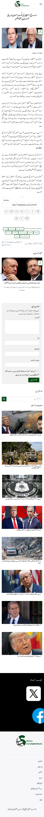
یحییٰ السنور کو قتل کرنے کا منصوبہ (33, 243)
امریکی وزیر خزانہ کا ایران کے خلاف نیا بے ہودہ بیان (27, 625)
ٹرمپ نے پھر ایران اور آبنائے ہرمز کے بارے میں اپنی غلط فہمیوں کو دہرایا (24, 594)
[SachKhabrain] (22, 4)
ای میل (36, 349)
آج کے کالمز (39, 783)
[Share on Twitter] (22, 211)
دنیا (22, 12)
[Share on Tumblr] (21, 218)
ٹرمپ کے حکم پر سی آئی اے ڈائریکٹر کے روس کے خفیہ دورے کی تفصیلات (23, 499)
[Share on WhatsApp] (38, 211)
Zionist (30, 233)
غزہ (17, 236)
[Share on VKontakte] (6, 211)
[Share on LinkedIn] (27, 218)
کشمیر (40, 772)
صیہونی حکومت (25, 236)
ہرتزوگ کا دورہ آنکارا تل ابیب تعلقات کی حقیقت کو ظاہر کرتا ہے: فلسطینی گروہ (22, 283)
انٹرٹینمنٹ (38, 794)
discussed (12, 229)
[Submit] (4, 399)
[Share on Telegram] (16, 218)
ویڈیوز (40, 800)
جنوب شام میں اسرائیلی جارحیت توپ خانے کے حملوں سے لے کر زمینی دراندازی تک (23, 467)
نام (38, 338)
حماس (8, 233)
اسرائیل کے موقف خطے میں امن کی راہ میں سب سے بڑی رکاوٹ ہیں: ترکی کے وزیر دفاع (21, 562)
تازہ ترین (40, 761)
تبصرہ (37, 318)
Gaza (5, 229)
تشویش (15, 233)
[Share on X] (27, 211)
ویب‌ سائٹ (35, 360)
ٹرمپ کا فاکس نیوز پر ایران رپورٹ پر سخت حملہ (29, 656)
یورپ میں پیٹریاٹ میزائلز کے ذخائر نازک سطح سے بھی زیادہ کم (25, 435)
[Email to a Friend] (16, 211)
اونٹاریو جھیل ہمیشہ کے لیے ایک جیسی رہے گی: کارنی (29, 530)
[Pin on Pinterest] (11, 211)
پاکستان (40, 767)
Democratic (20, 229)
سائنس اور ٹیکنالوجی (36, 789)
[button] (40, 4)
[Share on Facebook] (32, 211)
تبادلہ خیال (23, 233)
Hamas (36, 233)
